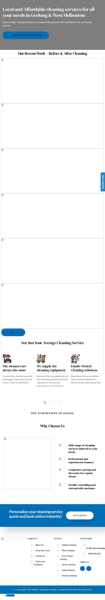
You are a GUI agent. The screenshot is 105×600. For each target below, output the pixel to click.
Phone (11, 595)
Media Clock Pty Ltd (81, 589)
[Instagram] (88, 568)
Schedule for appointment (27, 35)
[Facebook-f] (82, 568)
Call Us (14, 332)
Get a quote (79, 515)
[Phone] (7, 595)
